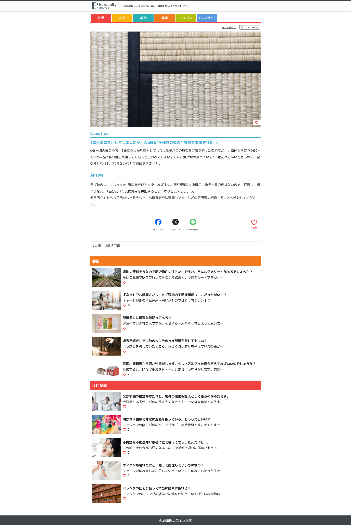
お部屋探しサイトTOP (175, 520)
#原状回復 (112, 245)
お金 (122, 18)
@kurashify (229, 27)
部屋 (164, 18)
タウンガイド (207, 18)
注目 (101, 18)
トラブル (185, 18)
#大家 (96, 245)
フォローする (251, 27)
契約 (143, 18)
